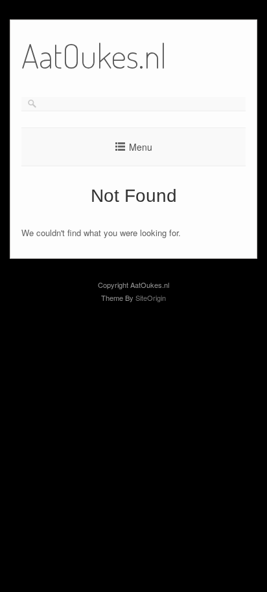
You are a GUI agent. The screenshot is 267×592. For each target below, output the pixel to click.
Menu (140, 146)
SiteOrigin (150, 297)
